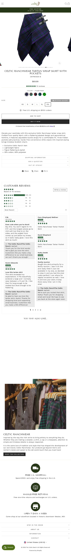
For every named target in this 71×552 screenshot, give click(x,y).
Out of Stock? (35, 165)
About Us (35, 529)
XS (23, 104)
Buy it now (35, 121)
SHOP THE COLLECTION (14, 454)
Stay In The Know (35, 525)
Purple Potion (26, 94)
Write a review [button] (60, 190)
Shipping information (35, 157)
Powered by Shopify (35, 550)
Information (35, 533)
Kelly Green (31, 94)
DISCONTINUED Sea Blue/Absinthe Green (44, 94)
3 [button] (35, 310)
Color (35, 90)
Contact (35, 538)
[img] (19, 221)
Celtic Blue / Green (40, 94)
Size (35, 100)
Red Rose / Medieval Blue (35, 94)
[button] (31, 86)
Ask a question (35, 161)
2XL (48, 104)
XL (42, 104)
